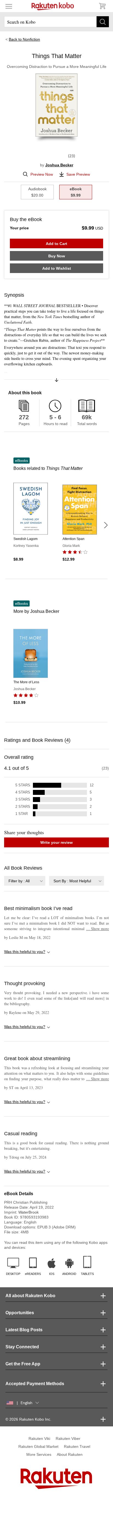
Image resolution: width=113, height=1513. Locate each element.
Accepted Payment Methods (34, 1383)
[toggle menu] (8, 6)
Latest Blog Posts (24, 1329)
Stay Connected (22, 1346)
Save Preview (78, 174)
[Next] (106, 525)
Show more (97, 928)
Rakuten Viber (68, 1438)
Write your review (56, 842)
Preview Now (41, 174)
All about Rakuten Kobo (30, 1295)
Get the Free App (22, 1364)
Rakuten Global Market (38, 1446)
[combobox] (24, 881)
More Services (38, 1454)
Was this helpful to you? (24, 951)
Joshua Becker (59, 165)
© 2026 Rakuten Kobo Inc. (28, 1419)
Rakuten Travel (77, 1446)
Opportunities (19, 1312)
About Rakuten (70, 1454)
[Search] (103, 21)
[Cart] (102, 6)
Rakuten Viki (39, 1438)
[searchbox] (56, 21)
